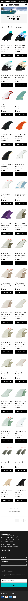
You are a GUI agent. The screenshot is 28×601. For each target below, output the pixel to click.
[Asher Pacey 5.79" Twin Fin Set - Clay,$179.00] (7, 274)
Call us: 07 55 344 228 (9, 545)
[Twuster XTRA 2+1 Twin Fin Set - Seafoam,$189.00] (21, 95)
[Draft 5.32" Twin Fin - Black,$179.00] (7, 125)
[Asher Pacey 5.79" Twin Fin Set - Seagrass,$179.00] (7, 422)
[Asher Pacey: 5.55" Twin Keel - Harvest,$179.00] (7, 244)
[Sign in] (21, 5)
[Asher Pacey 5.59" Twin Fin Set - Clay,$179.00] (21, 274)
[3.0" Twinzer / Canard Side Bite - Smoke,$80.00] (7, 451)
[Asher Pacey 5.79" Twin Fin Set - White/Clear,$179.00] (21, 155)
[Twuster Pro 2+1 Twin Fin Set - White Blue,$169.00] (21, 184)
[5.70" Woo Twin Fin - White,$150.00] (21, 422)
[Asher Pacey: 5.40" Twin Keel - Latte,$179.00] (21, 303)
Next (25, 520)
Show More (14, 508)
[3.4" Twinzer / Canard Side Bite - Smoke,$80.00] (21, 451)
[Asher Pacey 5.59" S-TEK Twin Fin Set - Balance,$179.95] (7, 66)
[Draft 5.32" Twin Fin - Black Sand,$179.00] (7, 155)
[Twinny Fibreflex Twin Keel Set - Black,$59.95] (7, 36)
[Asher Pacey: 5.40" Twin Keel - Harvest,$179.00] (21, 244)
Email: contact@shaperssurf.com (11, 546)
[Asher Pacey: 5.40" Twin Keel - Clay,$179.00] (21, 362)
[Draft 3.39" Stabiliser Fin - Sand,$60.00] (7, 481)
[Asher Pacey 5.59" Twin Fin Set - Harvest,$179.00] (21, 214)
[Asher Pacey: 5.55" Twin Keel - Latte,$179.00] (7, 362)
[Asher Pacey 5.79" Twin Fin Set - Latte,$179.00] (7, 333)
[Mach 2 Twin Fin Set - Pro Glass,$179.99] (7, 95)
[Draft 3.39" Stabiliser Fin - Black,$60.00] (21, 481)
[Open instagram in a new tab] (5, 550)
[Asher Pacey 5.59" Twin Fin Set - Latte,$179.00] (21, 333)
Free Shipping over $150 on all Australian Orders (14, 1)
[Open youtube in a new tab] (9, 550)
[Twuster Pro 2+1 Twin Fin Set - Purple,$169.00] (7, 214)
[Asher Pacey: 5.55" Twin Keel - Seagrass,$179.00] (21, 392)
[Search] (6, 5)
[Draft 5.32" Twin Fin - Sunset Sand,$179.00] (21, 125)
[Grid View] (8, 27)
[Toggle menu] (2, 5)
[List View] (11, 27)
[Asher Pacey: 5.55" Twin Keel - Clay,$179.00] (7, 303)
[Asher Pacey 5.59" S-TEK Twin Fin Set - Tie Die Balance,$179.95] (21, 36)
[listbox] (20, 27)
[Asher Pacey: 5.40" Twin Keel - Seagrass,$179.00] (7, 392)
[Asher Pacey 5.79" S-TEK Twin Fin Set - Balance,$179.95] (21, 66)
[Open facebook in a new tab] (2, 550)
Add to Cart (7, 55)
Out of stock (7, 203)
